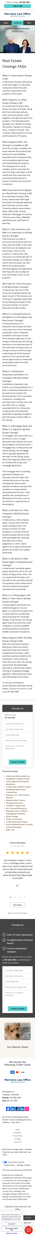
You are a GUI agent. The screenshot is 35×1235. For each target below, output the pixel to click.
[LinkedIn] (13, 1109)
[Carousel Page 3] (20, 897)
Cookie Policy (9, 1165)
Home (6, 23)
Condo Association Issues (16, 822)
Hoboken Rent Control (15, 800)
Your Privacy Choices (16, 1162)
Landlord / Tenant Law (15, 806)
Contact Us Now (17, 762)
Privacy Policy (17, 1136)
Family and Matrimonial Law (18, 776)
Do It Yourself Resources (16, 808)
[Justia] (17, 1109)
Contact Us (17, 23)
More (29, 23)
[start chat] (29, 1230)
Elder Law (10, 830)
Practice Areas (10, 771)
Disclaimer (17, 1133)
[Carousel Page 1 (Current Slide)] (10, 897)
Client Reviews (17, 842)
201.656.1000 (15, 1097)
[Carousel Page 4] (24, 897)
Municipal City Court (14, 803)
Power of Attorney (14, 819)
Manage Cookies (23, 1165)
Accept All (11, 1224)
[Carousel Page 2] (15, 897)
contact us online (17, 688)
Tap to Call (17, 6)
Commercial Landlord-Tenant (18, 787)
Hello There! (27, 1223)
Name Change (12, 816)
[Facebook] (8, 1109)
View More (17, 905)
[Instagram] (27, 1109)
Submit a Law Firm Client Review (17, 913)
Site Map (17, 1139)
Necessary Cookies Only (11, 1229)
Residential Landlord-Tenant (18, 779)
